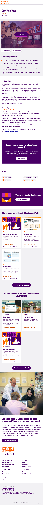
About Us (13, 498)
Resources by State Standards (8, 464)
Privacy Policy (28, 502)
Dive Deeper (24, 462)
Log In (23, 471)
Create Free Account (26, 473)
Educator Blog (25, 464)
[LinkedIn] (8, 454)
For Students (26, 469)
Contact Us (4, 479)
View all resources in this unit (21, 285)
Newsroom (19, 498)
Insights (25, 498)
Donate (29, 498)
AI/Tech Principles (21, 503)
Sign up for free (21, 158)
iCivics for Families (5, 473)
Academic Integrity (15, 502)
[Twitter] (5, 454)
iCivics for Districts (5, 471)
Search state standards (23, 199)
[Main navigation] (41, 2)
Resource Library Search (7, 462)
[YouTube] (13, 454)
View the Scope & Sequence (10, 440)
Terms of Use (22, 502)
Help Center (4, 477)
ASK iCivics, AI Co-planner (7, 460)
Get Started (24, 460)
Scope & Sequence (5, 466)
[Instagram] (11, 454)
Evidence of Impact (5, 475)
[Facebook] (3, 454)
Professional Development (27, 466)
